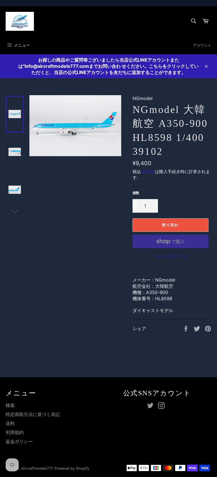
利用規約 (15, 432)
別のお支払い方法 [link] (170, 255)
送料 (10, 423)
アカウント (202, 45)
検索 (10, 405)
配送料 (148, 171)
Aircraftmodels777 (36, 468)
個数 (136, 193)
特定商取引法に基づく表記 (33, 414)
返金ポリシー (19, 441)
